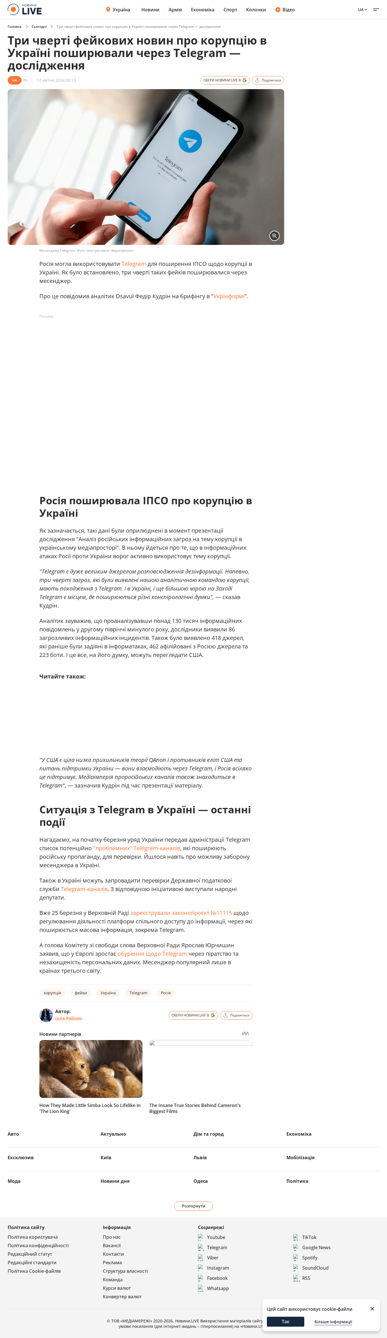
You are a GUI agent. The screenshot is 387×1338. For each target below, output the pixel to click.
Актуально (113, 1134)
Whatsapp (218, 1288)
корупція (52, 992)
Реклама (112, 1262)
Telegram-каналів (84, 889)
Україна (121, 10)
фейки (81, 992)
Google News (316, 1247)
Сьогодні (39, 26)
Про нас (112, 1237)
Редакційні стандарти (32, 1262)
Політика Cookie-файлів (34, 1271)
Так (286, 1321)
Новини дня (115, 1181)
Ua (360, 9)
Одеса (201, 1181)
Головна (15, 26)
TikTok (309, 1237)
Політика (297, 1181)
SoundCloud (315, 1268)
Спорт (230, 10)
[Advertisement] (142, 333)
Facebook (217, 1278)
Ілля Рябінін (68, 1018)
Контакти (113, 1254)
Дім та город (209, 1134)
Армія (175, 10)
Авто (13, 1134)
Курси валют (117, 1288)
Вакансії (112, 1245)
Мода (14, 1181)
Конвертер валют (122, 1296)
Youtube (216, 1237)
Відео (288, 10)
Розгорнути (193, 1206)
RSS (306, 1278)
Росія (166, 992)
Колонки (256, 10)
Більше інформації (333, 1321)
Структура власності (125, 1271)
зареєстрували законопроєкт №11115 (181, 913)
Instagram (218, 1268)
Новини (150, 10)
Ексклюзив (21, 1157)
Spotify (309, 1258)
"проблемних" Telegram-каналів (136, 848)
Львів (200, 1157)
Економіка (202, 10)
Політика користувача (33, 1237)
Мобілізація (300, 1157)
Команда (113, 1279)
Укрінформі (228, 296)
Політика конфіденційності (38, 1245)
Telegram (134, 264)
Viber (212, 1258)
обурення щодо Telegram (152, 953)
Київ (106, 1157)
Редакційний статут (30, 1254)
